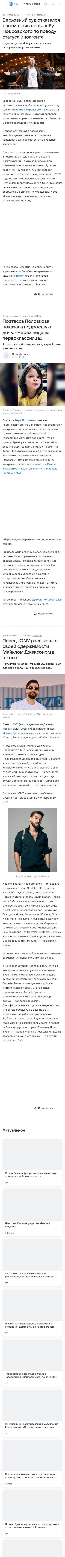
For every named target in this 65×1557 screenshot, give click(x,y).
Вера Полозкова (25, 420)
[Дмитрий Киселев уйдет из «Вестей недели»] (32, 1212)
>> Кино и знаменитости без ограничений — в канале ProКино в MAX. (30, 468)
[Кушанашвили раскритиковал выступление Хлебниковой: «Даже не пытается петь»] (32, 1413)
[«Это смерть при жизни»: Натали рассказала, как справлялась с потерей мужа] (32, 1262)
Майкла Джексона (14, 733)
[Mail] (11, 4)
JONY (14, 724)
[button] (32, 71)
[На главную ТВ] (15, 4)
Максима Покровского (26, 109)
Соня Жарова (20, 354)
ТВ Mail (37, 316)
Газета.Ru (40, 14)
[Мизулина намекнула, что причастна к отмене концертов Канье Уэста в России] (32, 1313)
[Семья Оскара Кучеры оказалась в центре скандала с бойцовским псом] (32, 1162)
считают (18, 275)
